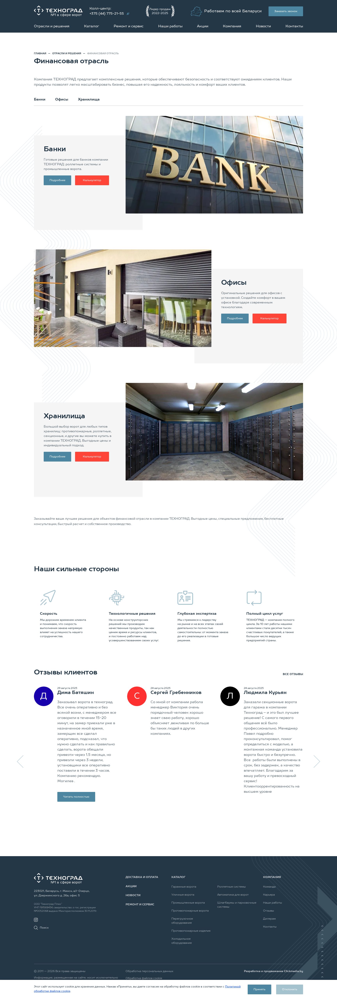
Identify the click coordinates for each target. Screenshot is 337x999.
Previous (20, 761)
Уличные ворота (182, 894)
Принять (259, 989)
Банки (39, 99)
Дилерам (269, 918)
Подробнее (57, 180)
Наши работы (170, 26)
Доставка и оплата (142, 877)
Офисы (61, 99)
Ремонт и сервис (129, 26)
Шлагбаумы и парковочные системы (236, 904)
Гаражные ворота (183, 886)
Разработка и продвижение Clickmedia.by (273, 971)
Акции (202, 26)
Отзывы (268, 910)
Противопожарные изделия (190, 931)
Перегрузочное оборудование (182, 920)
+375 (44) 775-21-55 (107, 13)
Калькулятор (92, 180)
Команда (269, 886)
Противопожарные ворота (190, 910)
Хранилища (89, 99)
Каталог (91, 26)
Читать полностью (76, 796)
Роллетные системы (231, 886)
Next (316, 761)
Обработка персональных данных (149, 971)
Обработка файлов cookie (144, 978)
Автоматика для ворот (233, 894)
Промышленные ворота (188, 902)
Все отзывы (293, 674)
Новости (263, 26)
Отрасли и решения (51, 26)
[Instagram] (36, 920)
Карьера (269, 894)
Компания (232, 26)
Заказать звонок (285, 11)
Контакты (294, 26)
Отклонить (289, 989)
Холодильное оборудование (181, 941)
